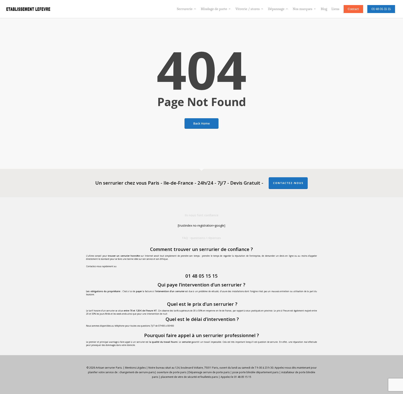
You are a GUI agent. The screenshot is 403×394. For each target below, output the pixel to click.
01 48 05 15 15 (201, 276)
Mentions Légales (135, 367)
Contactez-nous (288, 183)
